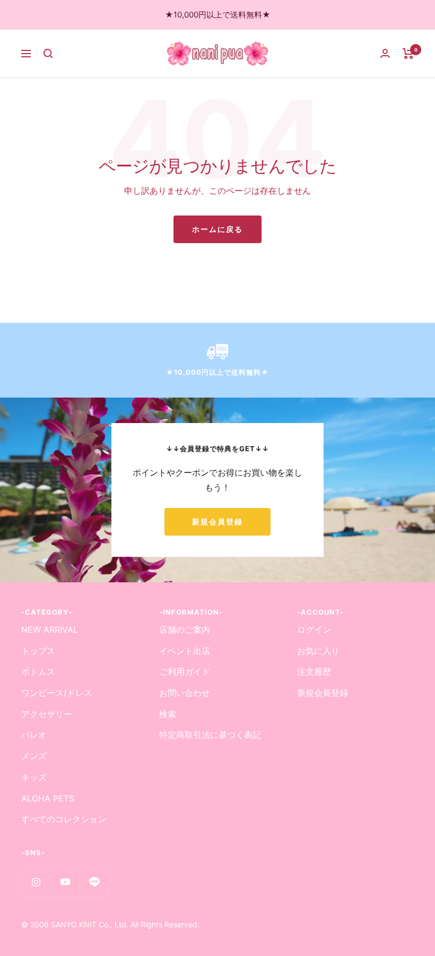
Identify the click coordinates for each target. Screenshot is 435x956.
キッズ (34, 777)
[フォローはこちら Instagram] (35, 882)
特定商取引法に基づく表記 (210, 734)
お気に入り (318, 650)
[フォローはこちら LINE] (94, 882)
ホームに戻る (217, 229)
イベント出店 (184, 650)
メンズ (34, 756)
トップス (38, 650)
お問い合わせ (184, 692)
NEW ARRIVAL (49, 629)
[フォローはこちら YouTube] (65, 882)
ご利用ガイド (184, 671)
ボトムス (38, 671)
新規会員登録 (217, 521)
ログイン (314, 629)
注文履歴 (314, 671)
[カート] (408, 53)
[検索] (48, 53)
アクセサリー (46, 714)
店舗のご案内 (184, 629)
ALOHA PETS (47, 798)
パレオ (34, 734)
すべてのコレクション (63, 819)
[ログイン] (385, 53)
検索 (167, 714)
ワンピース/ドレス (56, 692)
